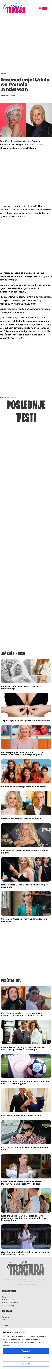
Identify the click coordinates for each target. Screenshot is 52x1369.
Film (3, 1320)
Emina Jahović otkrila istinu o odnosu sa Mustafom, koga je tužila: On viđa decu (22, 1183)
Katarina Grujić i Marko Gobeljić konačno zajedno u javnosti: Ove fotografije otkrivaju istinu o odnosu (24, 1218)
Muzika (5, 1326)
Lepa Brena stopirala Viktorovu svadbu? (22, 1116)
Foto (3, 1323)
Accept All (26, 1351)
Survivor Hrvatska (10, 1303)
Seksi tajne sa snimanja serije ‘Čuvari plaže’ (23, 787)
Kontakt (5, 1317)
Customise (26, 1357)
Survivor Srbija (8, 1306)
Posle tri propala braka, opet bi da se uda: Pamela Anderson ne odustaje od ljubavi (22, 754)
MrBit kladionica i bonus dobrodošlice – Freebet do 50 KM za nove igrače (26, 1083)
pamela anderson (9, 397)
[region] (26, 1348)
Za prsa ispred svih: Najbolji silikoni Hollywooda (25, 721)
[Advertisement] (26, 44)
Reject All (26, 1364)
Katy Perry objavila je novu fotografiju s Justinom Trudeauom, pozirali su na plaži (22, 1014)
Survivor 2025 (8, 1300)
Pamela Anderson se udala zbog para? (21, 819)
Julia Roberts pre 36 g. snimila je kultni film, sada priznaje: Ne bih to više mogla (23, 1049)
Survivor (6, 1297)
